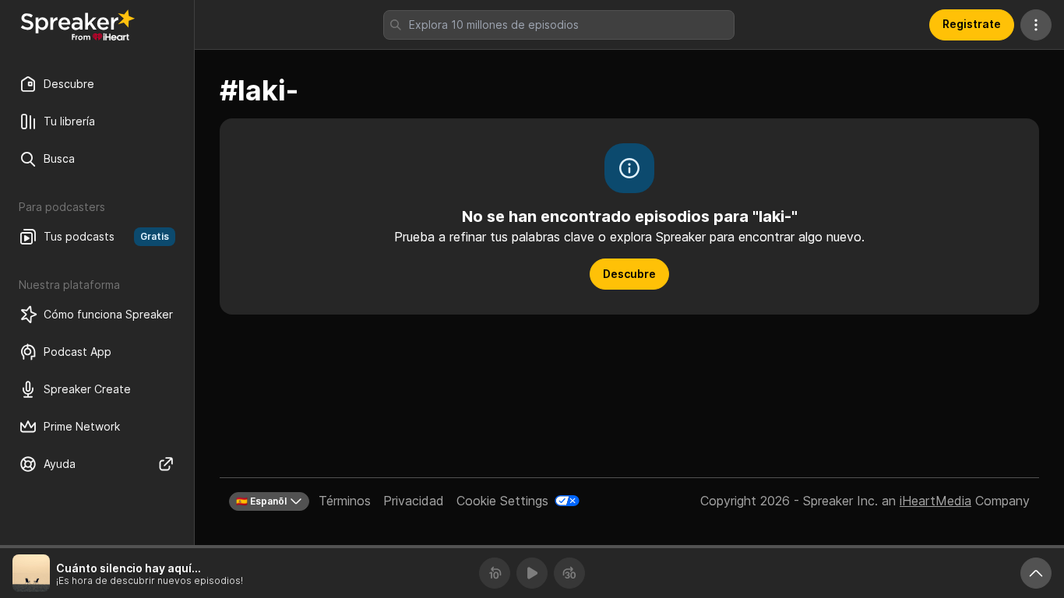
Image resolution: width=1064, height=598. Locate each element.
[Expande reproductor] (1036, 573)
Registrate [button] (971, 23)
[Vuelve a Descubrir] (77, 24)
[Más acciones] (1036, 24)
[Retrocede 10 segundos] (494, 573)
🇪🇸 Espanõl (261, 501)
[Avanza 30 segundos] (569, 573)
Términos (345, 500)
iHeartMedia (935, 500)
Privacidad (413, 500)
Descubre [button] (629, 273)
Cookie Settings (502, 500)
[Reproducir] (532, 573)
